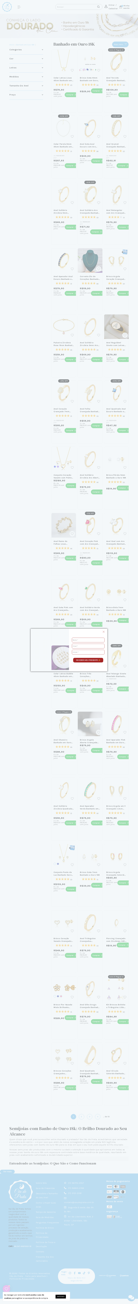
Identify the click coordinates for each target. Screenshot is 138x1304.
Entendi (61, 1296)
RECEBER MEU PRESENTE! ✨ (88, 660)
